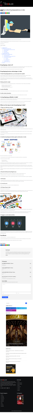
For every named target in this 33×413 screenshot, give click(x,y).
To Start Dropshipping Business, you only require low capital (9, 49)
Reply (30, 263)
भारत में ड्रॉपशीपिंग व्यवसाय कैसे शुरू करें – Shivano (7, 263)
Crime (1, 402)
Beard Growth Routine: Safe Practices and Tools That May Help (13, 361)
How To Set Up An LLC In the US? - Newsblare (9, 276)
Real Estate (2, 401)
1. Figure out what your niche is (7, 55)
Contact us (19, 389)
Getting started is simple (6, 50)
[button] (1, 1)
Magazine (19, 390)
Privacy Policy (19, 386)
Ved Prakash (2, 11)
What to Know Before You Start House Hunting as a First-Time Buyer (13, 358)
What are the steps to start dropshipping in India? (7, 54)
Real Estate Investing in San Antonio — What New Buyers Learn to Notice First (14, 350)
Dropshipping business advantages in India (6, 48)
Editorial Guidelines (20, 384)
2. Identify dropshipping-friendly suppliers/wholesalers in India (9, 56)
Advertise (19, 385)
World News (2, 406)
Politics (2, 403)
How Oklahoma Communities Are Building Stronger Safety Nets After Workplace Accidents (16, 353)
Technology (2, 396)
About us (19, 381)
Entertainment (2, 398)
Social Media (2, 397)
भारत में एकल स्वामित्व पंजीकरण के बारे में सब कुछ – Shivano (8, 272)
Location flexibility (5, 51)
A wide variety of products (6, 52)
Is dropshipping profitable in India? (5, 53)
